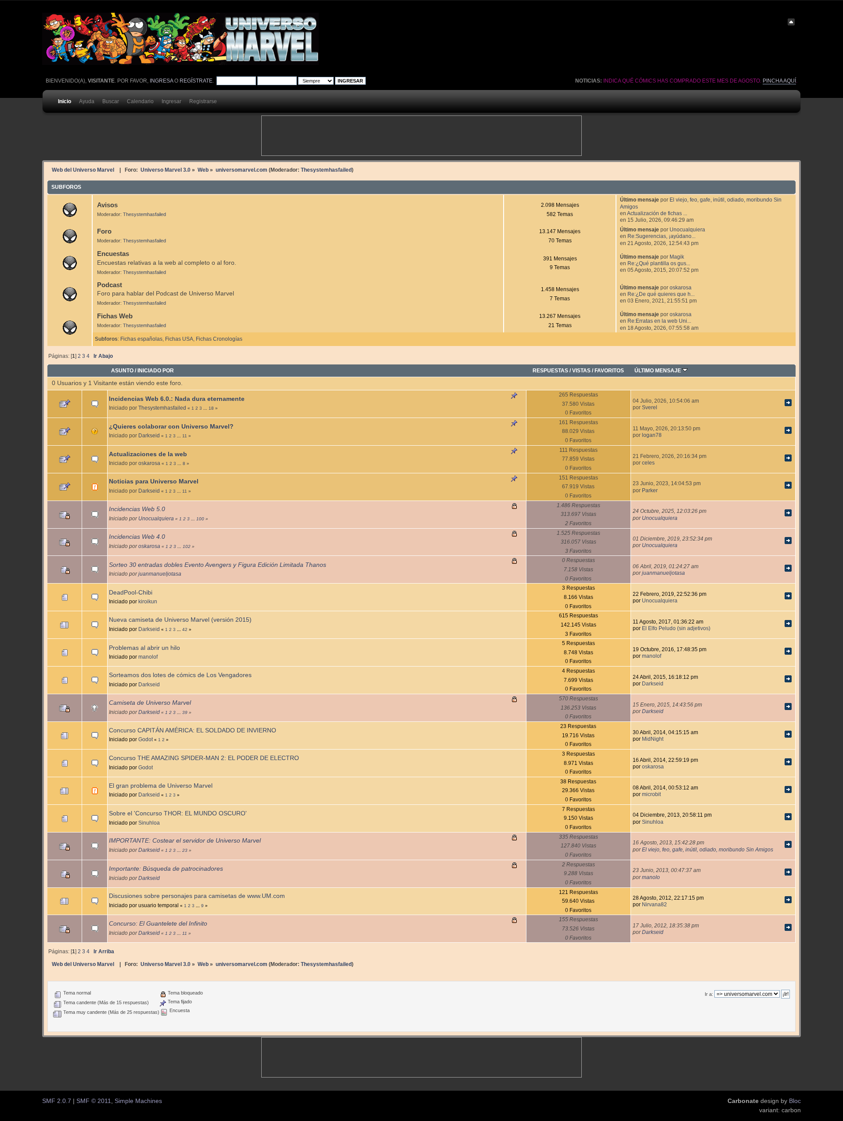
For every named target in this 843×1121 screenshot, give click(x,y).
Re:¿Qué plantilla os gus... (658, 263)
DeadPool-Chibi (130, 592)
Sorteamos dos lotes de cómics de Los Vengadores (180, 675)
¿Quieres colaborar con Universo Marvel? (171, 426)
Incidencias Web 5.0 (137, 509)
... (206, 408)
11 (184, 435)
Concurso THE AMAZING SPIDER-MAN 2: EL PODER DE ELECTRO (204, 758)
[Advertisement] (421, 135)
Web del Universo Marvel (83, 170)
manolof (148, 657)
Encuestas (113, 253)
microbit (651, 794)
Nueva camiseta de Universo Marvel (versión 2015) (180, 619)
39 (184, 712)
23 (184, 850)
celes (648, 462)
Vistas (581, 370)
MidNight (652, 739)
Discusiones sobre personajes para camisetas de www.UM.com (197, 896)
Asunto (122, 370)
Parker (650, 490)
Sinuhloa (149, 822)
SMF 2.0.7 (56, 1101)
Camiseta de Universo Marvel (150, 702)
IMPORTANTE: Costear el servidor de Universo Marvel (185, 840)
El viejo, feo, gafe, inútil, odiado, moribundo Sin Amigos (707, 849)
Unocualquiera (687, 229)
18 (211, 408)
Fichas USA (179, 339)
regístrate (196, 81)
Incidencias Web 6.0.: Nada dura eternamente (177, 399)
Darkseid (149, 435)
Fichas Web (115, 316)
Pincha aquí (779, 81)
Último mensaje (658, 370)
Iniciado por (155, 370)
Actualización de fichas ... (657, 213)
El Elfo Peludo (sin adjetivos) (676, 628)
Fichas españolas (141, 339)
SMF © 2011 (93, 1101)
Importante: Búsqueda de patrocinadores (166, 868)
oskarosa (681, 287)
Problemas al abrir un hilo (144, 648)
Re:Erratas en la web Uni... (659, 321)
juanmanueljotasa (159, 574)
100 (200, 518)
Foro (104, 231)
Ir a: (709, 994)
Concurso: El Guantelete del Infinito (158, 923)
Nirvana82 (654, 904)
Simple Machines (138, 1101)
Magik (677, 257)
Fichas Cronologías (219, 339)
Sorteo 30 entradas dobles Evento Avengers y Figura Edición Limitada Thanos (217, 565)
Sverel (649, 407)
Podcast (109, 284)
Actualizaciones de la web (148, 454)
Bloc (795, 1101)
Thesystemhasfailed (326, 170)
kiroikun (147, 601)
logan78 (652, 435)
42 (184, 629)
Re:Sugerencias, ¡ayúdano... (661, 236)
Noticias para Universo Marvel (153, 481)
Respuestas (550, 370)
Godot (145, 739)
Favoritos (609, 370)
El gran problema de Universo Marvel (161, 785)
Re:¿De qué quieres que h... (661, 294)
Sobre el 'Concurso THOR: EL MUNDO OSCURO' (178, 813)
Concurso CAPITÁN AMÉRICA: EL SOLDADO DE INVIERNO (192, 730)
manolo (651, 877)
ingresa (161, 81)
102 (187, 546)
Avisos (107, 205)
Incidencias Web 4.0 (137, 536)
